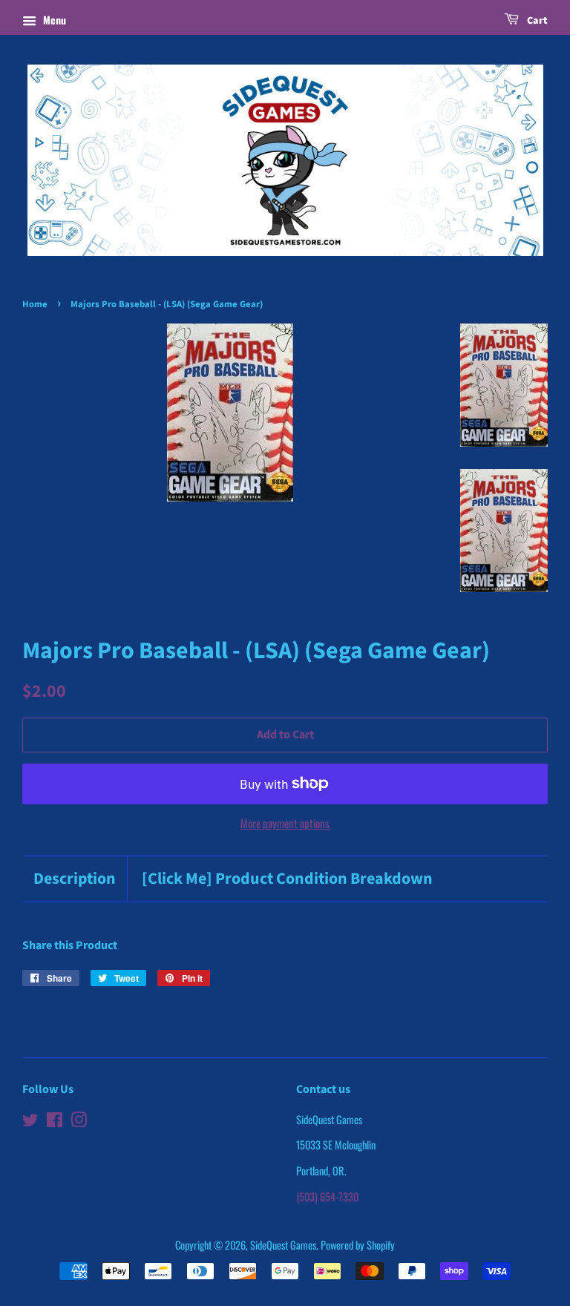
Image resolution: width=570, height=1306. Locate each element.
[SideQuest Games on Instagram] (79, 1121)
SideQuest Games (283, 1245)
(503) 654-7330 (327, 1196)
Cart (536, 20)
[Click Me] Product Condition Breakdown (287, 878)
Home (35, 304)
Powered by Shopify (358, 1245)
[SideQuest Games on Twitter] (30, 1121)
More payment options (285, 823)
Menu (53, 19)
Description (74, 878)
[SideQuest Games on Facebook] (54, 1121)
